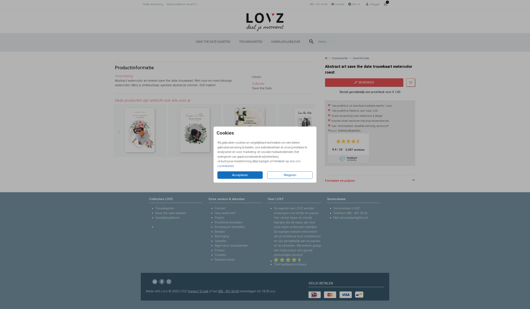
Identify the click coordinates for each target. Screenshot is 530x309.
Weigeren (290, 175)
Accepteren (240, 175)
